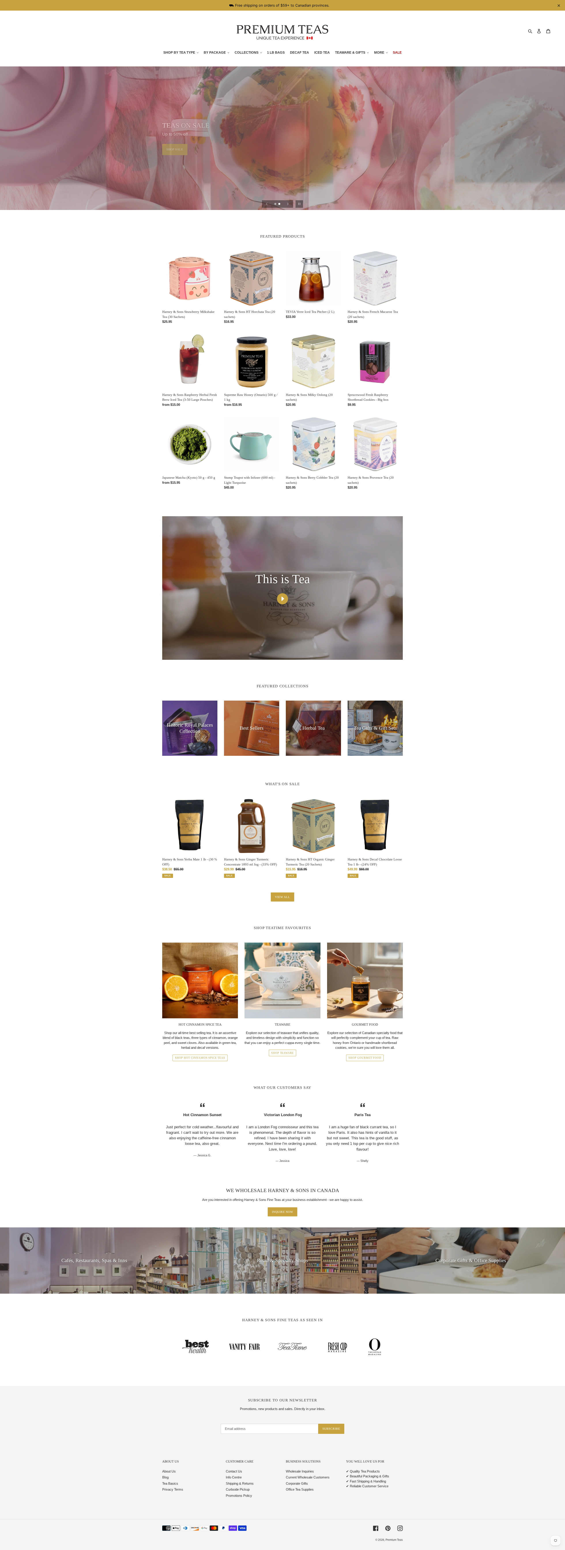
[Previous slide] (267, 204)
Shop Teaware (282, 1053)
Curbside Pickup (238, 1489)
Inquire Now (282, 1212)
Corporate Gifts (297, 1483)
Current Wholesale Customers (308, 1477)
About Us (169, 1471)
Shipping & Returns (240, 1483)
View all (282, 897)
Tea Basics (170, 1483)
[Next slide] (288, 204)
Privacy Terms (172, 1489)
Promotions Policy (239, 1495)
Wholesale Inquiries (300, 1471)
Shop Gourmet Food (364, 1057)
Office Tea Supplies (300, 1489)
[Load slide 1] (275, 204)
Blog (165, 1477)
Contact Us (234, 1471)
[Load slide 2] (279, 204)
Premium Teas (394, 1539)
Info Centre (234, 1477)
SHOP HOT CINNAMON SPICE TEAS (200, 1057)
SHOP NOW (174, 149)
